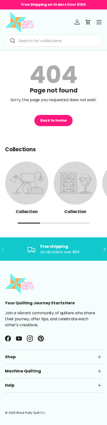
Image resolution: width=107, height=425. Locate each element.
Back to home (53, 120)
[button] (88, 22)
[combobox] (53, 41)
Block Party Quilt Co (30, 413)
